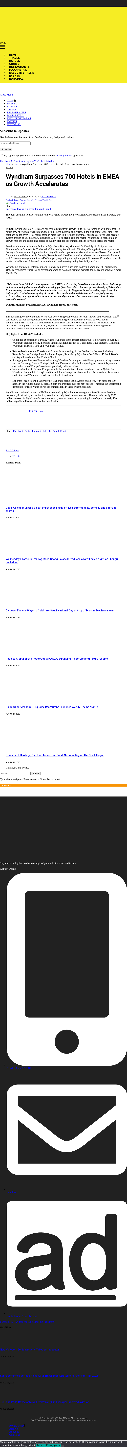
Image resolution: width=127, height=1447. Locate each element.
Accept (40, 1445)
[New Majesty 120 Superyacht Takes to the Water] (9, 1343)
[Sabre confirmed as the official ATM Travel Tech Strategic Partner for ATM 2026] (9, 1369)
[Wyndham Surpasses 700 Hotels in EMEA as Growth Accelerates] (15, 203)
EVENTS (12, 121)
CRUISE (11, 109)
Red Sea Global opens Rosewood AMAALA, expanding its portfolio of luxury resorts (57, 658)
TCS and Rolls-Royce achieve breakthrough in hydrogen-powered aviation (44, 1402)
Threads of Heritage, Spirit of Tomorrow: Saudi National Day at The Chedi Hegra (55, 755)
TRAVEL (12, 103)
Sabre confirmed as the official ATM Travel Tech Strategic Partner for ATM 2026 (49, 1375)
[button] (54, 46)
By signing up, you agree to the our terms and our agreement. (43, 155)
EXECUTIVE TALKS (19, 118)
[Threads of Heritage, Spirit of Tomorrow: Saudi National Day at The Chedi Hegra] (36, 748)
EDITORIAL (16, 78)
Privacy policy (53, 1445)
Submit (36, 773)
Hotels (9, 168)
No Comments (49, 196)
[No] (62, 1446)
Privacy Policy (64, 155)
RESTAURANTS (16, 112)
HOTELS (12, 106)
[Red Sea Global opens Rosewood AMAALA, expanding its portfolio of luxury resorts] (36, 652)
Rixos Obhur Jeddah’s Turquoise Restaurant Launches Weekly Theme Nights (52, 707)
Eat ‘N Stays (20, 196)
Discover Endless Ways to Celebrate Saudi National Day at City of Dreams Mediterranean (60, 610)
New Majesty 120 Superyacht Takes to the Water (29, 1349)
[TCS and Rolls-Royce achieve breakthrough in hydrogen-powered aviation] (9, 1395)
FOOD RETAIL (15, 115)
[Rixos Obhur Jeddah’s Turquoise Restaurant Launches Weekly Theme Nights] (36, 700)
